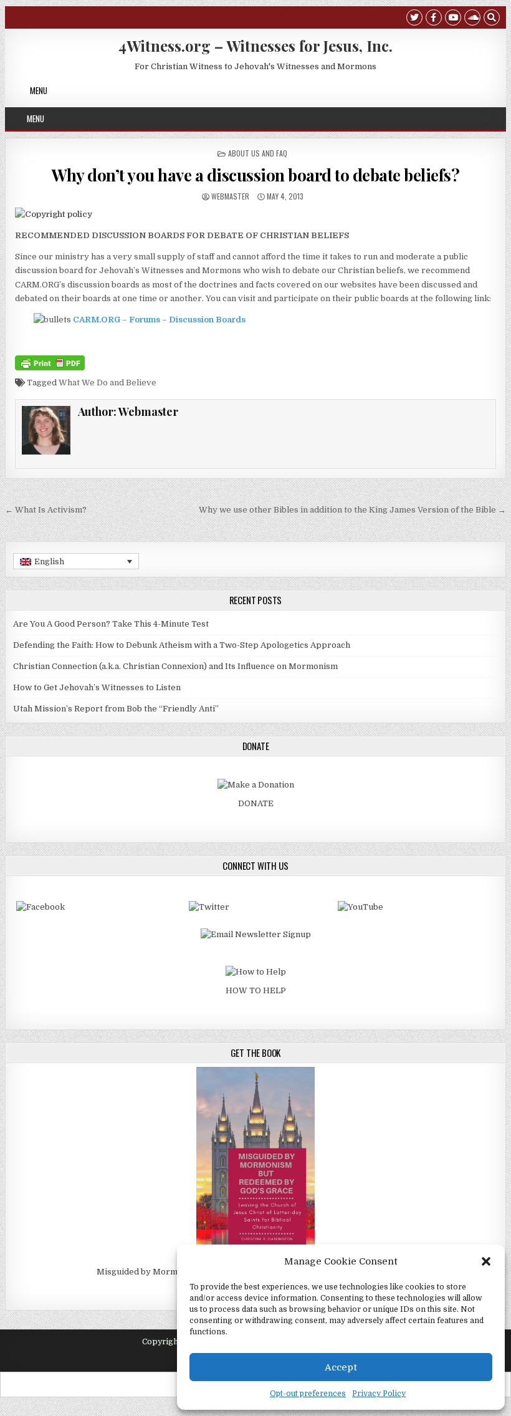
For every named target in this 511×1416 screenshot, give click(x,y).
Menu (38, 90)
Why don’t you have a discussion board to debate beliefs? (255, 175)
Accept (341, 1367)
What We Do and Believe (107, 382)
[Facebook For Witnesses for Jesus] (40, 907)
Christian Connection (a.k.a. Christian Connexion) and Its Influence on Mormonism (175, 666)
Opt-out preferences (308, 1393)
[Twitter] (414, 19)
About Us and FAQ (257, 153)
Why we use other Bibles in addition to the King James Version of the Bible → (352, 509)
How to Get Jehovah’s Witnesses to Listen (97, 687)
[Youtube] (453, 19)
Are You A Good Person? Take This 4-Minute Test (111, 624)
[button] (486, 1261)
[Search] (492, 19)
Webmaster (230, 196)
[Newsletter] (256, 934)
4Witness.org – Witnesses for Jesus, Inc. (255, 45)
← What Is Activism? (46, 509)
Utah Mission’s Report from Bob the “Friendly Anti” (116, 708)
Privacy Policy (379, 1393)
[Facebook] (434, 19)
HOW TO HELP (256, 990)
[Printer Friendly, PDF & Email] (50, 362)
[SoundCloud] (472, 19)
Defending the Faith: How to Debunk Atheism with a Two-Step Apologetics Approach (181, 645)
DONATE (256, 803)
